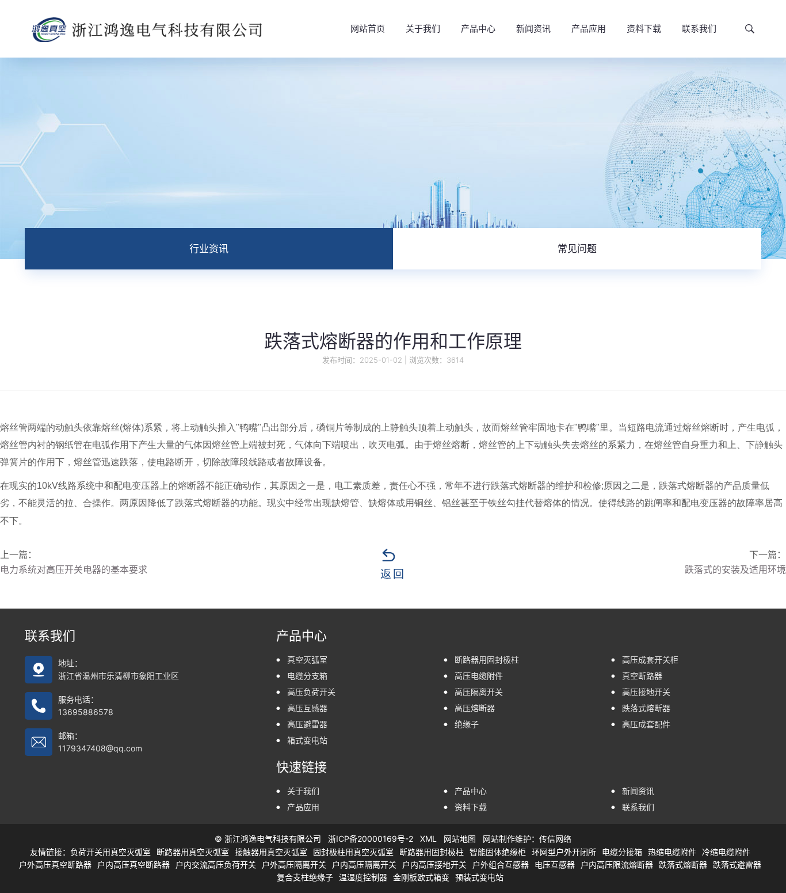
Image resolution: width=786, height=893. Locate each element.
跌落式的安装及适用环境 (735, 569)
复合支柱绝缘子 (305, 877)
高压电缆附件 (479, 676)
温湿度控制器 (363, 877)
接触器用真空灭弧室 (271, 852)
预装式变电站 (479, 877)
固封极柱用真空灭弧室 (353, 852)
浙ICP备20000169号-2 (370, 838)
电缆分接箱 (622, 852)
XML (428, 838)
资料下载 (644, 28)
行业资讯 (208, 248)
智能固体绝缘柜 (498, 852)
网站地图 (460, 838)
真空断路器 (642, 676)
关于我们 (423, 28)
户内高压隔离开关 (364, 864)
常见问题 (577, 248)
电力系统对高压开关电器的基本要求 (73, 569)
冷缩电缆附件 (726, 852)
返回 (393, 574)
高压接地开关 (646, 692)
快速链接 (301, 766)
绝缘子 (467, 724)
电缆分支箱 (307, 676)
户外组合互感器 (500, 864)
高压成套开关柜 (650, 659)
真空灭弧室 (307, 659)
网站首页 (367, 28)
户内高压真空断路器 (133, 864)
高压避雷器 (307, 724)
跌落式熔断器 (646, 708)
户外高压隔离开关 (294, 864)
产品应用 (588, 28)
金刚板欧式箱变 (421, 877)
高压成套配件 (646, 724)
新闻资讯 (533, 28)
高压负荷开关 (311, 692)
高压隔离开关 (479, 692)
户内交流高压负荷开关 (215, 864)
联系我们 (699, 28)
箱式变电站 (307, 740)
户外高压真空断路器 (55, 864)
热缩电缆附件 (672, 852)
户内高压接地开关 (434, 864)
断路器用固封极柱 (487, 659)
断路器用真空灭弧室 (193, 852)
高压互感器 (307, 708)
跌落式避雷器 (737, 864)
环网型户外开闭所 (564, 852)
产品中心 (478, 28)
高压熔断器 (475, 708)
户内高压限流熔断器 (617, 864)
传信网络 (555, 838)
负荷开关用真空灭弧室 (110, 852)
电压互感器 (555, 864)
